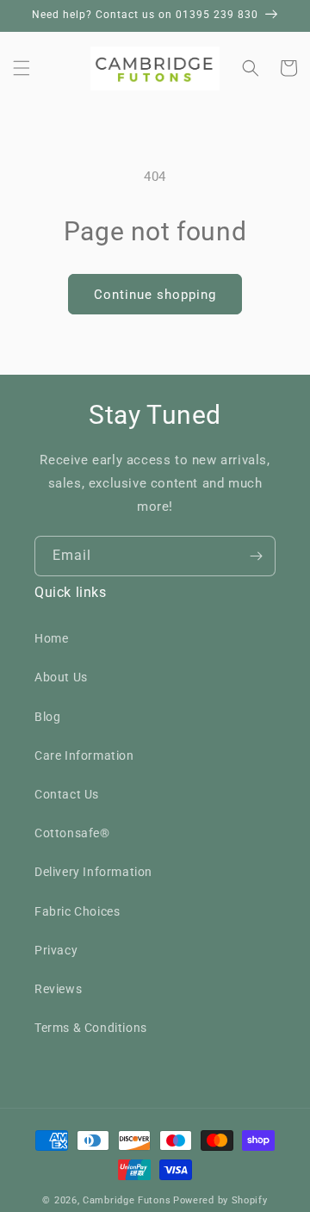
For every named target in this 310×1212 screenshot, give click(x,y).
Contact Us (66, 794)
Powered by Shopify (220, 1200)
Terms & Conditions (90, 1028)
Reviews (58, 989)
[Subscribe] (256, 556)
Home (51, 638)
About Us (61, 677)
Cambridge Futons (126, 1200)
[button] (21, 68)
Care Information (84, 755)
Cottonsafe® (72, 833)
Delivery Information (93, 872)
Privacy (56, 950)
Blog (47, 717)
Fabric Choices (77, 911)
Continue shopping (155, 294)
